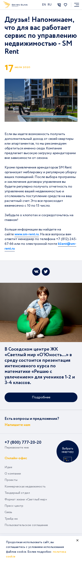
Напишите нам (17, 425)
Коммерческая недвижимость (25, 486)
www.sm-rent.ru (27, 234)
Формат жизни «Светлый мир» (26, 499)
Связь (8, 512)
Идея (8, 467)
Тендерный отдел (17, 493)
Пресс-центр (14, 506)
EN (44, 5)
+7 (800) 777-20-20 (23, 442)
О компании (13, 473)
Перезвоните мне (17, 447)
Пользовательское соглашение (26, 525)
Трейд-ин (11, 518)
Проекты (11, 480)
